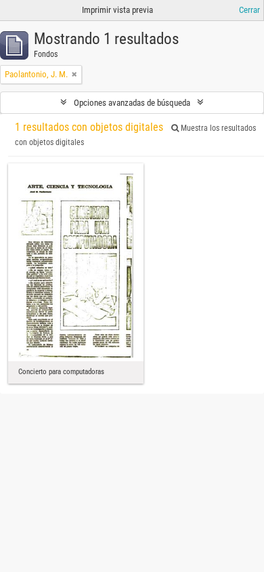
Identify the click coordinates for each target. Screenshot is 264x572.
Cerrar (249, 10)
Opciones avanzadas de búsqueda (132, 103)
